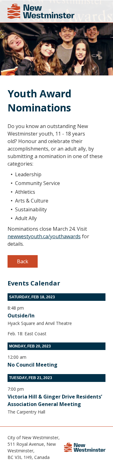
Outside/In (21, 315)
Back (22, 261)
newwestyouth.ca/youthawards (44, 236)
